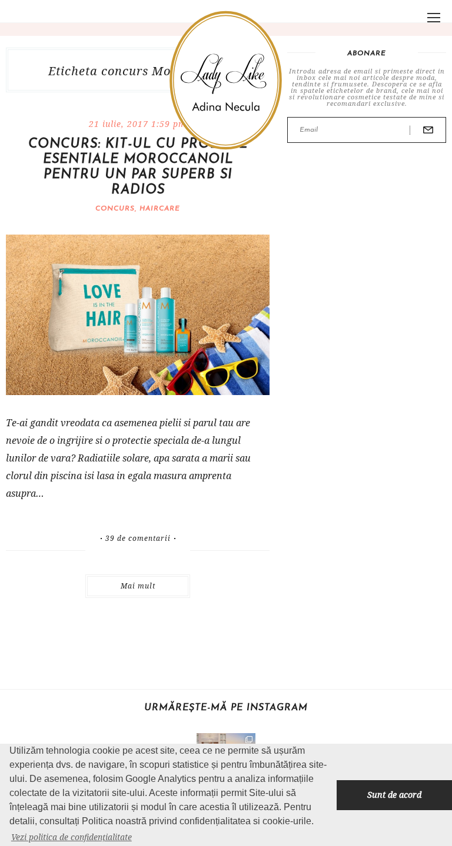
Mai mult (138, 586)
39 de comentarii (138, 538)
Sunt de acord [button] (394, 794)
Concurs (115, 208)
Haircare (159, 208)
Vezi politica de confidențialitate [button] (71, 836)
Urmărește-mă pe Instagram (226, 708)
